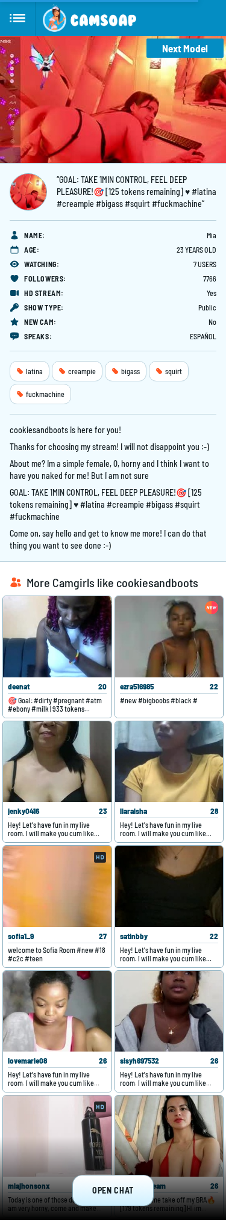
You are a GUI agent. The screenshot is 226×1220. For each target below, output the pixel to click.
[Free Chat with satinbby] (169, 886)
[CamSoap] (89, 18)
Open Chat (113, 1190)
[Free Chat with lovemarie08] (57, 1011)
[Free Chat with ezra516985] (169, 636)
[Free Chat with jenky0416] (57, 762)
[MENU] (18, 18)
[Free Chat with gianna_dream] (169, 1136)
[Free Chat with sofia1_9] (57, 886)
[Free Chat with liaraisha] (169, 762)
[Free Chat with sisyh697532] (169, 1011)
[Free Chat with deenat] (57, 636)
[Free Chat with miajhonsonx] (57, 1136)
